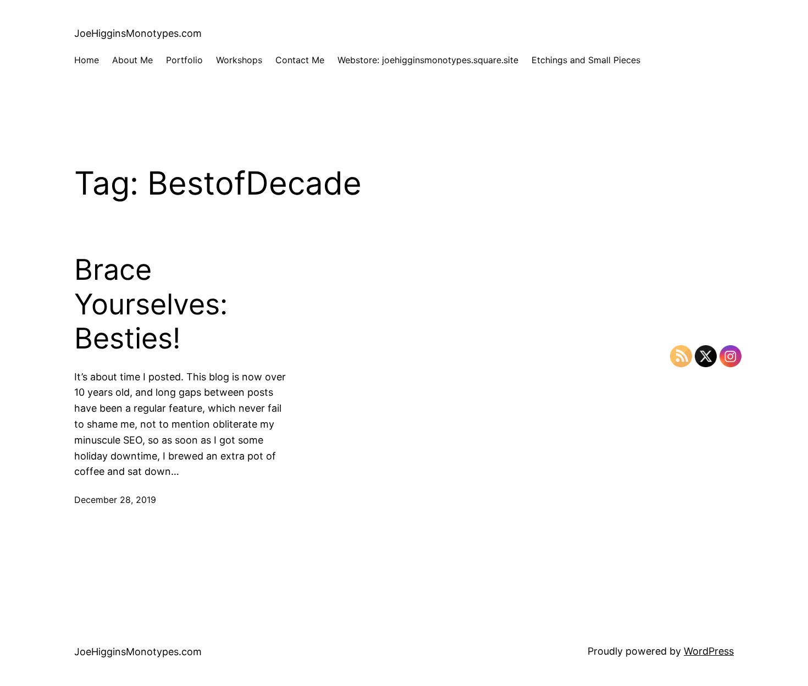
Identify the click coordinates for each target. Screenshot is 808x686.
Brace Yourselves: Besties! (151, 304)
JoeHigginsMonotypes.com (138, 33)
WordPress (709, 651)
